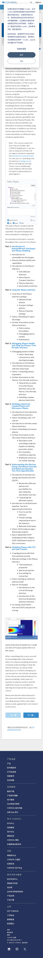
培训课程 (10, 827)
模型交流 (10, 836)
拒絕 (21, 61)
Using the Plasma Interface (23, 290)
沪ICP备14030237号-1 (14, 940)
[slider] (21, 637)
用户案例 (10, 799)
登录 (8, 930)
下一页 (31, 715)
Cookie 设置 (11, 937)
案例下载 (10, 791)
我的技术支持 (12, 883)
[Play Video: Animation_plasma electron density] (21, 627)
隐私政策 (10, 932)
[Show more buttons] (35, 637)
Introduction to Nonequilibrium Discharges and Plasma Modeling (23, 248)
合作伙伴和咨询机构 (15, 891)
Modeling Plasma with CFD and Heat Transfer (23, 548)
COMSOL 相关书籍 (14, 808)
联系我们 (10, 923)
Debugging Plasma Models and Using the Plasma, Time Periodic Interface (24, 345)
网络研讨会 (11, 855)
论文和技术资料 (13, 804)
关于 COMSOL (13, 911)
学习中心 (10, 823)
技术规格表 (11, 767)
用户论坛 (10, 831)
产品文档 (10, 895)
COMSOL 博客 (13, 840)
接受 (21, 55)
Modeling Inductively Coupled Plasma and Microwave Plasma (21, 406)
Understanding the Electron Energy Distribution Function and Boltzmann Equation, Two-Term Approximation (24, 467)
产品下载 (10, 900)
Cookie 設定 (21, 48)
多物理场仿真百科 (14, 844)
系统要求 (10, 776)
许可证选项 (11, 772)
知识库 (9, 887)
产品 (9, 763)
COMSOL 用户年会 (14, 868)
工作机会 (10, 915)
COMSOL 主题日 (13, 859)
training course (25, 161)
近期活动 (10, 863)
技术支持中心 (12, 879)
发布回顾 (10, 780)
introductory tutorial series (22, 156)
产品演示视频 (12, 795)
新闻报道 (10, 919)
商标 (8, 935)
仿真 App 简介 (12, 812)
